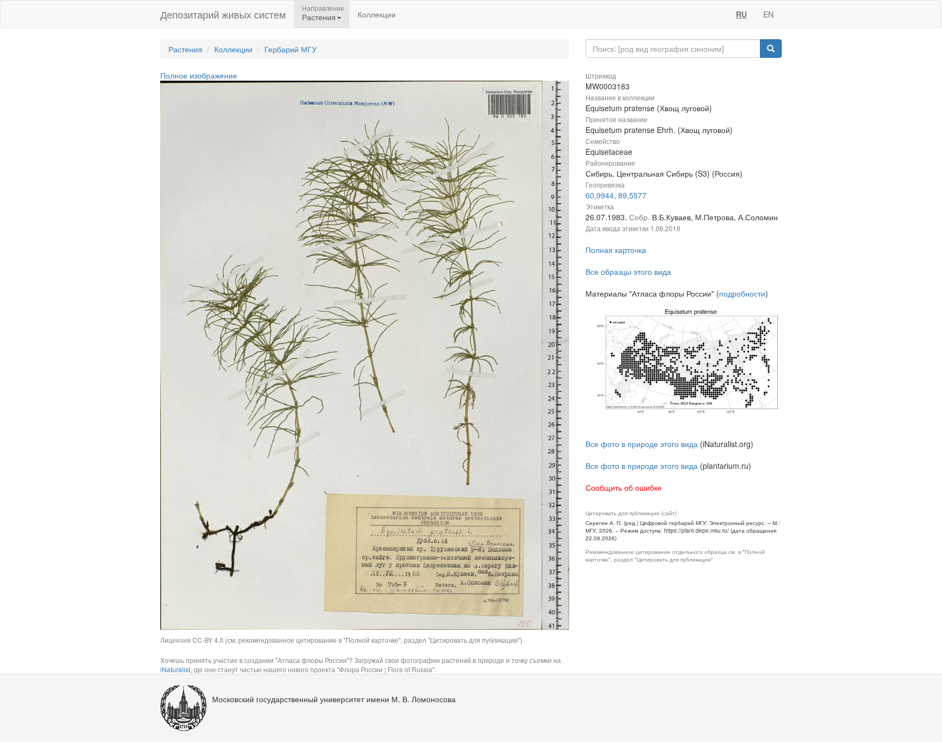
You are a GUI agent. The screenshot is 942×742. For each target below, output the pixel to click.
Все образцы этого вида (628, 271)
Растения (185, 49)
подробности (742, 293)
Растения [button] (319, 16)
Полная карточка (615, 249)
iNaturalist (175, 669)
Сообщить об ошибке (623, 487)
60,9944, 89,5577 (616, 195)
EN (768, 14)
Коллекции (377, 14)
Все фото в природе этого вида (641, 443)
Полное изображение (198, 75)
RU (741, 14)
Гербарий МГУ (290, 49)
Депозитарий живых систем (223, 14)
